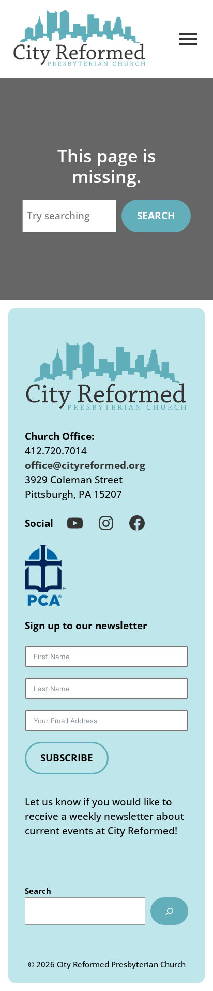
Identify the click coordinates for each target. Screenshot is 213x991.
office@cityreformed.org (85, 465)
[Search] (169, 911)
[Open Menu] (188, 38)
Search (156, 215)
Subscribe (66, 757)
